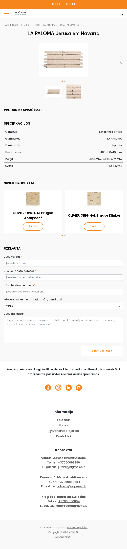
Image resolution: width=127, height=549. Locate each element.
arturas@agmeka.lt (71, 486)
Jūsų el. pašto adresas (20, 271)
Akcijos (63, 425)
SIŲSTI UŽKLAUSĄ (102, 351)
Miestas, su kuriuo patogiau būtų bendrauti (33, 299)
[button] (62, 81)
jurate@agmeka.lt (71, 467)
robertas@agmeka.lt (71, 506)
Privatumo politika (77, 527)
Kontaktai (63, 436)
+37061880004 (69, 501)
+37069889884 (69, 482)
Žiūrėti (33, 226)
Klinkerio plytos (31, 25)
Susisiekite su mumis (63, 4)
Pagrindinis (11, 25)
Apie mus (63, 420)
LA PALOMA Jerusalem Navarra (61, 25)
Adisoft (68, 536)
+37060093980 (69, 462)
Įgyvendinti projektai (63, 431)
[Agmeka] (21, 13)
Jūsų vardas (13, 257)
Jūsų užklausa (14, 314)
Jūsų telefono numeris (19, 285)
